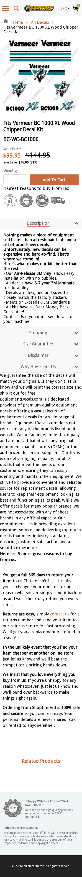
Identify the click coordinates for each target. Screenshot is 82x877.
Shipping (38, 332)
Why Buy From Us (38, 366)
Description (38, 223)
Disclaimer (38, 355)
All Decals (40, 22)
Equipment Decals (33, 866)
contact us (59, 614)
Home (16, 22)
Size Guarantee (38, 344)
